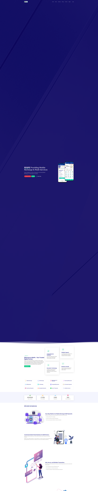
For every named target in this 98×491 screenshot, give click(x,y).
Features (59, 1)
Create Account (27, 176)
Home (53, 1)
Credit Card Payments (30, 388)
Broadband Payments (42, 388)
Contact (66, 1)
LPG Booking (41, 384)
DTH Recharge (41, 380)
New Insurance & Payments (54, 380)
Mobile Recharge (29, 380)
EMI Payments (29, 384)
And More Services (67, 388)
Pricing (63, 1)
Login (73, 1)
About (56, 1)
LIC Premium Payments (68, 384)
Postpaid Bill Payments (55, 384)
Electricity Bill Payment (68, 380)
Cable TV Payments (55, 388)
